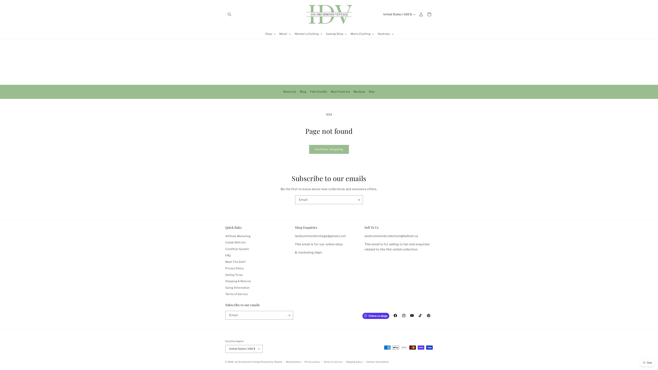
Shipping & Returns (238, 281)
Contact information (377, 362)
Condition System (237, 249)
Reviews (359, 91)
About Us (289, 91)
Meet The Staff (235, 261)
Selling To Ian (234, 274)
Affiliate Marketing (238, 236)
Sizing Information (237, 287)
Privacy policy (312, 362)
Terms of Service (236, 294)
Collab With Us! (235, 242)
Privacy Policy (234, 268)
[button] (229, 14)
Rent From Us (340, 91)
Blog (303, 91)
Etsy (372, 91)
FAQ (228, 255)
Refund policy (293, 362)
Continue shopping (329, 149)
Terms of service (333, 362)
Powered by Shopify (271, 362)
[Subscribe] (359, 199)
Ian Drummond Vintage (247, 362)
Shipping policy (354, 362)
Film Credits (318, 91)
